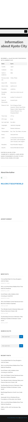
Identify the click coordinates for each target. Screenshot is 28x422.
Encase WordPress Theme (13, 417)
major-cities (11, 152)
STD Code (16, 158)
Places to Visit (18, 156)
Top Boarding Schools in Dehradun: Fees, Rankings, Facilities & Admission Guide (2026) (12, 318)
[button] (21, 336)
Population (4, 158)
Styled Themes (23, 417)
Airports (12, 154)
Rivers (11, 158)
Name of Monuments (7, 156)
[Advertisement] (14, 14)
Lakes (17, 154)
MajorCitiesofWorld (19, 58)
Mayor (22, 154)
